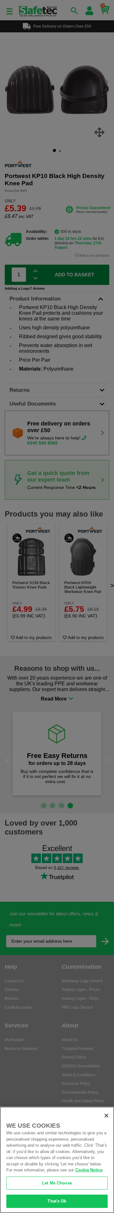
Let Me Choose (57, 1183)
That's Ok (57, 1201)
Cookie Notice (89, 1170)
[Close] (106, 1116)
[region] (57, 1160)
